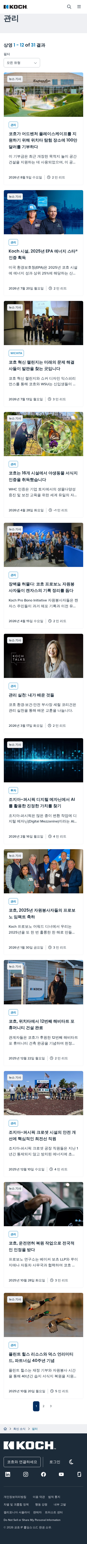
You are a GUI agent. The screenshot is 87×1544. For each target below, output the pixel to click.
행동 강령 (41, 1504)
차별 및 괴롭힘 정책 (16, 1504)
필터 (7, 54)
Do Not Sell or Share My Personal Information (32, 1520)
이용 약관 (39, 1497)
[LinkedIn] (8, 1474)
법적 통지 (54, 1497)
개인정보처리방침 (15, 1497)
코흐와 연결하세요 (22, 1461)
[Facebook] (43, 1474)
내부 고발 (60, 1504)
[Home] (5, 1428)
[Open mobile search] (69, 6)
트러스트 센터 (54, 1512)
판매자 (37, 1512)
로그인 (54, 1461)
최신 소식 (19, 1429)
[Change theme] (71, 1462)
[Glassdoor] (79, 1474)
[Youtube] (61, 1474)
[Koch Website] (33, 7)
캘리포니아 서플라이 (17, 1512)
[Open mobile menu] (79, 6)
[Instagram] (26, 1474)
